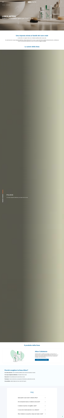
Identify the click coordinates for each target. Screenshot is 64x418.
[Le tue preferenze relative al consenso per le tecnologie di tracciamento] (62, 416)
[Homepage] (32, 2)
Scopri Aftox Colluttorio (41, 359)
